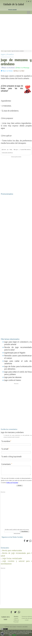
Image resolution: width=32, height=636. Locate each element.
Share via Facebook (9, 67)
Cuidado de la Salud (13, 4)
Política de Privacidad (16, 621)
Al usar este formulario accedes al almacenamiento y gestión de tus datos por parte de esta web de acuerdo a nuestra (16, 480)
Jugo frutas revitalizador (12, 558)
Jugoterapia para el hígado (14, 352)
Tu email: (5, 449)
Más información (20, 634)
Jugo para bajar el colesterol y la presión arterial (18, 343)
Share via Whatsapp (23, 67)
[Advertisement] (16, 31)
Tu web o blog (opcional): (11, 456)
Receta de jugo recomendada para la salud (18, 348)
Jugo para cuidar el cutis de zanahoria (18, 362)
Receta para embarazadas (12, 550)
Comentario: (6, 464)
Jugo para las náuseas (13, 377)
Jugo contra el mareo (12, 380)
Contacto (16, 618)
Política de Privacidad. (12, 483)
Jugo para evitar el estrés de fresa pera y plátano (18, 373)
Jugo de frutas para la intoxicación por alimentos (18, 368)
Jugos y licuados (7, 54)
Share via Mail (19, 70)
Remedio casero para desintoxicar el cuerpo (18, 357)
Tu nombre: (6, 441)
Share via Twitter (7, 70)
